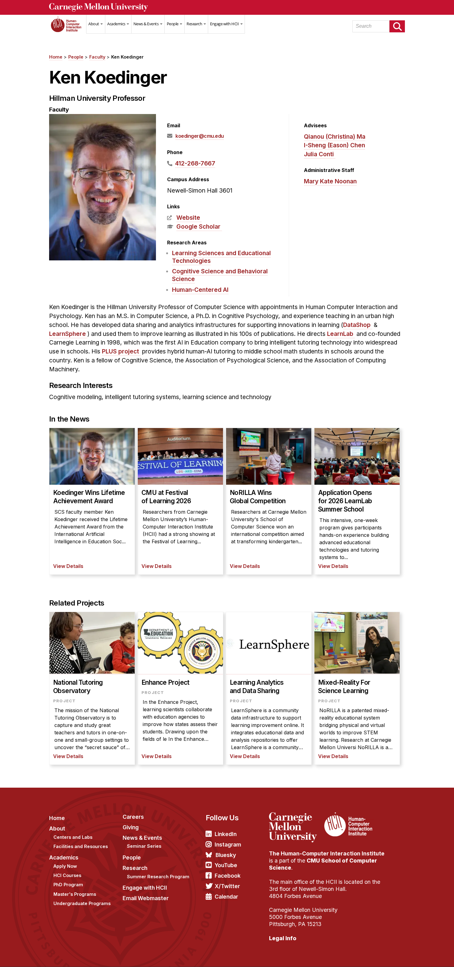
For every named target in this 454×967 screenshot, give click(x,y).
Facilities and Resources (80, 846)
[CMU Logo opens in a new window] (227, 7)
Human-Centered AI (200, 289)
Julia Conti (319, 154)
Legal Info (282, 938)
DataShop (357, 324)
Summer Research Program (158, 876)
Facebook (228, 875)
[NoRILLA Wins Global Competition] (268, 501)
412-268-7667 (195, 163)
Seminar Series (144, 846)
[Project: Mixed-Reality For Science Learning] (357, 688)
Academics (116, 24)
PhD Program (68, 884)
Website (188, 217)
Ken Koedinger (127, 56)
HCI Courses (67, 875)
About (94, 24)
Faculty (97, 56)
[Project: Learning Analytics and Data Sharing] (268, 688)
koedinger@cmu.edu (199, 136)
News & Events (146, 24)
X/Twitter (227, 886)
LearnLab (340, 333)
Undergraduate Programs (82, 903)
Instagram (228, 844)
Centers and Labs (72, 837)
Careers (133, 817)
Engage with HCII (225, 24)
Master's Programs (74, 894)
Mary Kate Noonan (330, 181)
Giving (131, 827)
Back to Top (423, 955)
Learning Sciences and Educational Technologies (221, 256)
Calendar (226, 896)
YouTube (226, 865)
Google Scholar (198, 226)
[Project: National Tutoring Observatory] (92, 688)
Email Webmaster (146, 898)
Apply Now (65, 866)
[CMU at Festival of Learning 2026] (180, 501)
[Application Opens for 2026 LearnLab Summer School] (357, 501)
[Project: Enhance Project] (180, 688)
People (173, 24)
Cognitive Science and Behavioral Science (220, 275)
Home (67, 28)
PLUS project (120, 351)
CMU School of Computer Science (323, 864)
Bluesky (226, 855)
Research (195, 24)
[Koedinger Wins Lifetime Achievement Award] (92, 501)
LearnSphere (67, 333)
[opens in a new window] (296, 816)
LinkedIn (226, 834)
